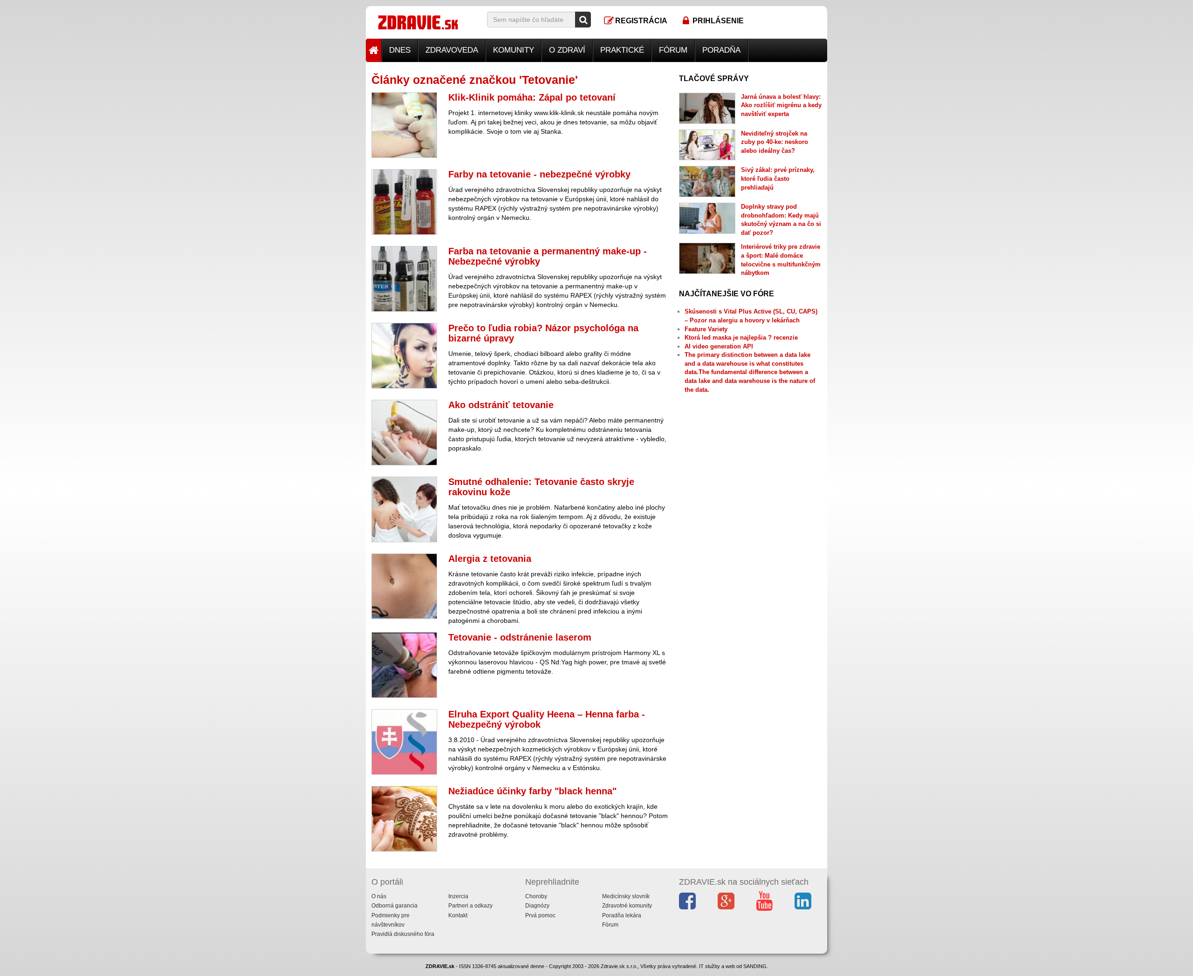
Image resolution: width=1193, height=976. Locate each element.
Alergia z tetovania (489, 558)
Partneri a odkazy (470, 905)
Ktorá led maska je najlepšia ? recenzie (741, 337)
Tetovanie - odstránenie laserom (519, 637)
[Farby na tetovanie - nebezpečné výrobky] (404, 202)
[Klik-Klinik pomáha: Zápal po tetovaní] (404, 125)
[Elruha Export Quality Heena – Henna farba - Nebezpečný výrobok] (404, 742)
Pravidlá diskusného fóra (402, 934)
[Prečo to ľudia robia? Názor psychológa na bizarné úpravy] (404, 356)
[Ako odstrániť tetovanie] (404, 432)
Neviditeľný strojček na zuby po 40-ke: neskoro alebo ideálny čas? (774, 142)
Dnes (400, 50)
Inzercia (458, 896)
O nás (378, 896)
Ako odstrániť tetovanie (501, 405)
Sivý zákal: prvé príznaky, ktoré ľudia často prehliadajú (778, 178)
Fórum (673, 50)
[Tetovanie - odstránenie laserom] (404, 665)
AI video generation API (719, 346)
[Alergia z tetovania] (404, 586)
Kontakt (457, 915)
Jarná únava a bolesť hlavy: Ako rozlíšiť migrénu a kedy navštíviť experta (781, 105)
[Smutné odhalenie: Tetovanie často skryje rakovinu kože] (404, 509)
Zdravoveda (451, 50)
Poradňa (721, 50)
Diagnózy (537, 905)
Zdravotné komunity (627, 905)
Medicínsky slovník (626, 896)
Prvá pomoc (540, 915)
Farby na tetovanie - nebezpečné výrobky (539, 174)
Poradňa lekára (621, 915)
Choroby (536, 896)
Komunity (513, 50)
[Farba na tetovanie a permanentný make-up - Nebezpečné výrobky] (404, 279)
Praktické (622, 50)
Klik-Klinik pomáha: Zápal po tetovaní (532, 97)
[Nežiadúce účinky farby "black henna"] (404, 819)
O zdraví (567, 50)
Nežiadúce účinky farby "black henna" (532, 791)
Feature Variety (706, 329)
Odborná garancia (394, 905)
